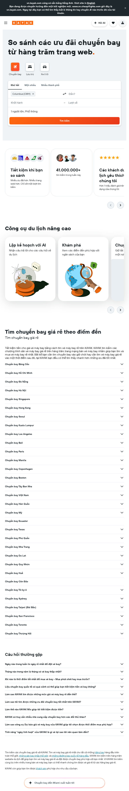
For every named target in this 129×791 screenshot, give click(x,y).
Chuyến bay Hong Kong (17, 407)
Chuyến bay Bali (14, 442)
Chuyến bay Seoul (15, 416)
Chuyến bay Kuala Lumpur (19, 425)
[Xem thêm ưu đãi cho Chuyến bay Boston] (122, 478)
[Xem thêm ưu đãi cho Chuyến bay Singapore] (122, 399)
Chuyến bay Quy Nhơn (17, 564)
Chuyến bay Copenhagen (19, 468)
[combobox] (48, 93)
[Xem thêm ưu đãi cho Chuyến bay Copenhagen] (122, 469)
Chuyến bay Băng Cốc (17, 364)
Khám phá (71, 244)
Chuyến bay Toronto (16, 624)
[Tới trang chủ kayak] (22, 23)
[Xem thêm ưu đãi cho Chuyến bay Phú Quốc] (122, 538)
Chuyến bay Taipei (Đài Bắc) (20, 607)
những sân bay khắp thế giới (33, 755)
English (91, 3)
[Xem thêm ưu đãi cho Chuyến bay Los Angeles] (122, 434)
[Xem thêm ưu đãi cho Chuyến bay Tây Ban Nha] (122, 486)
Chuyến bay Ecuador (16, 521)
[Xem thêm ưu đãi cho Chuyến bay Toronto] (122, 625)
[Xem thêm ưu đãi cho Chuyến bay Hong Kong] (122, 408)
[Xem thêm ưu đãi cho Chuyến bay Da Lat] (122, 556)
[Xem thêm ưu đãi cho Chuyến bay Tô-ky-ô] (122, 590)
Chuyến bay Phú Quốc (17, 538)
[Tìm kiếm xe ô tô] (44, 66)
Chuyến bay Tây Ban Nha (18, 486)
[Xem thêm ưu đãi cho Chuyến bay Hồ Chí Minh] (122, 373)
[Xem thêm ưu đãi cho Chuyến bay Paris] (122, 451)
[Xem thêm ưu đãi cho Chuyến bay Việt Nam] (122, 495)
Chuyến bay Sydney (16, 598)
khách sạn (41, 768)
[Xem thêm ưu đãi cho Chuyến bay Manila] (122, 460)
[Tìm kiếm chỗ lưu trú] (30, 66)
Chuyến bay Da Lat (15, 555)
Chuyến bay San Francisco (19, 616)
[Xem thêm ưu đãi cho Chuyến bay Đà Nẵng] (122, 382)
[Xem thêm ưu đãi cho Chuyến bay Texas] (122, 529)
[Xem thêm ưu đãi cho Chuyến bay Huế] (122, 573)
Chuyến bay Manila (15, 460)
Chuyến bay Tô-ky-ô (16, 589)
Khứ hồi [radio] (15, 85)
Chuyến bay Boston (15, 477)
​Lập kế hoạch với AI (27, 244)
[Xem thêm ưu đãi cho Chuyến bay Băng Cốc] (122, 364)
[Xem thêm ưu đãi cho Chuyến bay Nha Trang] (122, 547)
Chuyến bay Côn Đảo (16, 581)
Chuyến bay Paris (14, 451)
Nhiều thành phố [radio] (50, 85)
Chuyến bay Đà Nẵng (16, 381)
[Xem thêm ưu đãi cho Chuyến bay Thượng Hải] (122, 633)
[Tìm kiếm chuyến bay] (15, 66)
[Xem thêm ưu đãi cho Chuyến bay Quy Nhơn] (122, 564)
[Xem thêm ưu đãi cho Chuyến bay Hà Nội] (122, 390)
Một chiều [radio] (30, 85)
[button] (125, 8)
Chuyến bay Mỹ (13, 512)
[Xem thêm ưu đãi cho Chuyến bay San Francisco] (122, 616)
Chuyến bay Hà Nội (15, 390)
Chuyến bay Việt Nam (17, 495)
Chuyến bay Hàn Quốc (17, 503)
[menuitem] (15, 69)
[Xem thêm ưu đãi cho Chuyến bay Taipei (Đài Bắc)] (122, 607)
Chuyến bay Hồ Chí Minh (18, 372)
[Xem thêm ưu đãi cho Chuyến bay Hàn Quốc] (122, 504)
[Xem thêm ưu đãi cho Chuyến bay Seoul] (122, 417)
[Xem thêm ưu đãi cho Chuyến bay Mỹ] (122, 513)
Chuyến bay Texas (15, 529)
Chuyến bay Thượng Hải (18, 633)
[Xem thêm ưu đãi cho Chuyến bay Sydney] (122, 599)
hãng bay (99, 752)
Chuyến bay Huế (14, 573)
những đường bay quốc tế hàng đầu (70, 755)
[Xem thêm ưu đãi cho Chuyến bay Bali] (122, 443)
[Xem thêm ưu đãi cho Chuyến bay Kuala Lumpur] (122, 425)
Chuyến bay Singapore (17, 399)
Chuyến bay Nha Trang (17, 546)
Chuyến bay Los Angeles (18, 434)
